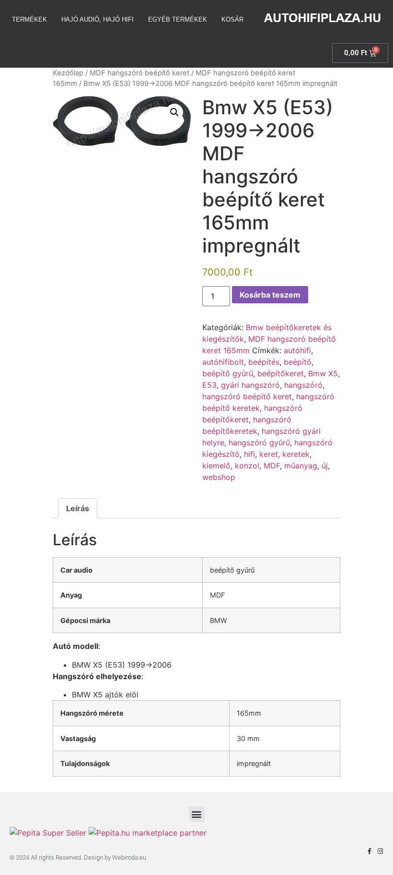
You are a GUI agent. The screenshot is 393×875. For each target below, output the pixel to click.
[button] (174, 112)
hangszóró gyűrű (259, 442)
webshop (218, 477)
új (325, 465)
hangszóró (303, 385)
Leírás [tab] (77, 508)
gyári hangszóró (250, 385)
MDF (272, 465)
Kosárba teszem (270, 295)
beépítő (298, 362)
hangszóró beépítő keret (247, 396)
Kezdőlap (68, 73)
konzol (247, 465)
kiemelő (216, 465)
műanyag (300, 465)
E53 (209, 385)
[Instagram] (380, 851)
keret (268, 454)
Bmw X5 (323, 373)
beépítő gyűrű (227, 373)
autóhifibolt (223, 362)
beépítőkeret (280, 373)
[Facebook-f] (369, 851)
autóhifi (297, 350)
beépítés (263, 362)
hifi (249, 454)
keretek (296, 454)
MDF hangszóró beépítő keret (139, 73)
